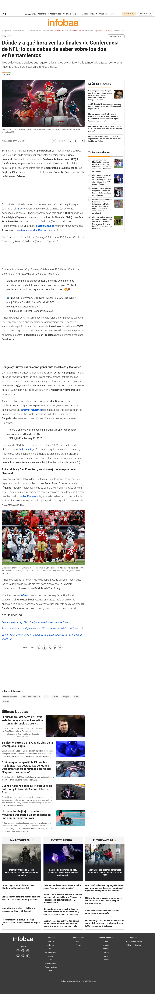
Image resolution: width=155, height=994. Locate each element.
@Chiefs (60, 429)
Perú (92, 14)
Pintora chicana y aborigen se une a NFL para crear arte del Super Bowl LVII (42, 628)
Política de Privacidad (133, 945)
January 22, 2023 (32, 438)
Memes (118, 31)
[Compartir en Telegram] (75, 141)
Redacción (78, 941)
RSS (50, 971)
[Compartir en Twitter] (64, 141)
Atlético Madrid (41, 31)
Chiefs (55, 697)
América (51, 941)
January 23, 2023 (43, 310)
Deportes (6, 36)
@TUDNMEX (69, 298)
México (85, 14)
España (76, 14)
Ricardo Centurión (12, 31)
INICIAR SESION (145, 14)
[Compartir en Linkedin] (70, 141)
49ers (76, 697)
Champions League (91, 31)
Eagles (6, 701)
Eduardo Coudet (67, 31)
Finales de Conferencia (31, 697)
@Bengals (71, 429)
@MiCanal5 (17, 302)
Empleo (78, 945)
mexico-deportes (10, 697)
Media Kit (106, 960)
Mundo (114, 14)
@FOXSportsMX (22, 298)
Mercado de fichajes (28, 31)
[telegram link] (23, 956)
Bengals (66, 697)
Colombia (67, 14)
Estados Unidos (54, 14)
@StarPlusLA (53, 298)
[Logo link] (63, 22)
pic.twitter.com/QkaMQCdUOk (23, 434)
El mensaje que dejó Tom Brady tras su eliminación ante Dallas (36, 622)
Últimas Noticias (51, 967)
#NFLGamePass (35, 302)
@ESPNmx (38, 298)
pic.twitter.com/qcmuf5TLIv (22, 306)
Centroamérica (102, 14)
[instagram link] (28, 951)
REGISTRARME (129, 14)
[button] (4, 14)
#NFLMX (49, 302)
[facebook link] (18, 951)
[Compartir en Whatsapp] (54, 141)
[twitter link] (23, 951)
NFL (46, 697)
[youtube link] (18, 956)
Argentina (42, 14)
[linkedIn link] (28, 956)
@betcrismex (56, 289)
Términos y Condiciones (133, 941)
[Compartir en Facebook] (59, 141)
